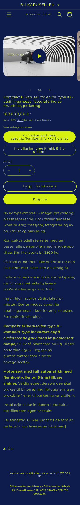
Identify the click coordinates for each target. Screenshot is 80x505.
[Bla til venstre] (30, 90)
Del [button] (11, 449)
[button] (9, 14)
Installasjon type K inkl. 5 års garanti (39, 150)
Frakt (20, 119)
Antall (7, 161)
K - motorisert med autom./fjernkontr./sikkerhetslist (39, 137)
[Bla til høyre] (50, 90)
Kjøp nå (40, 199)
